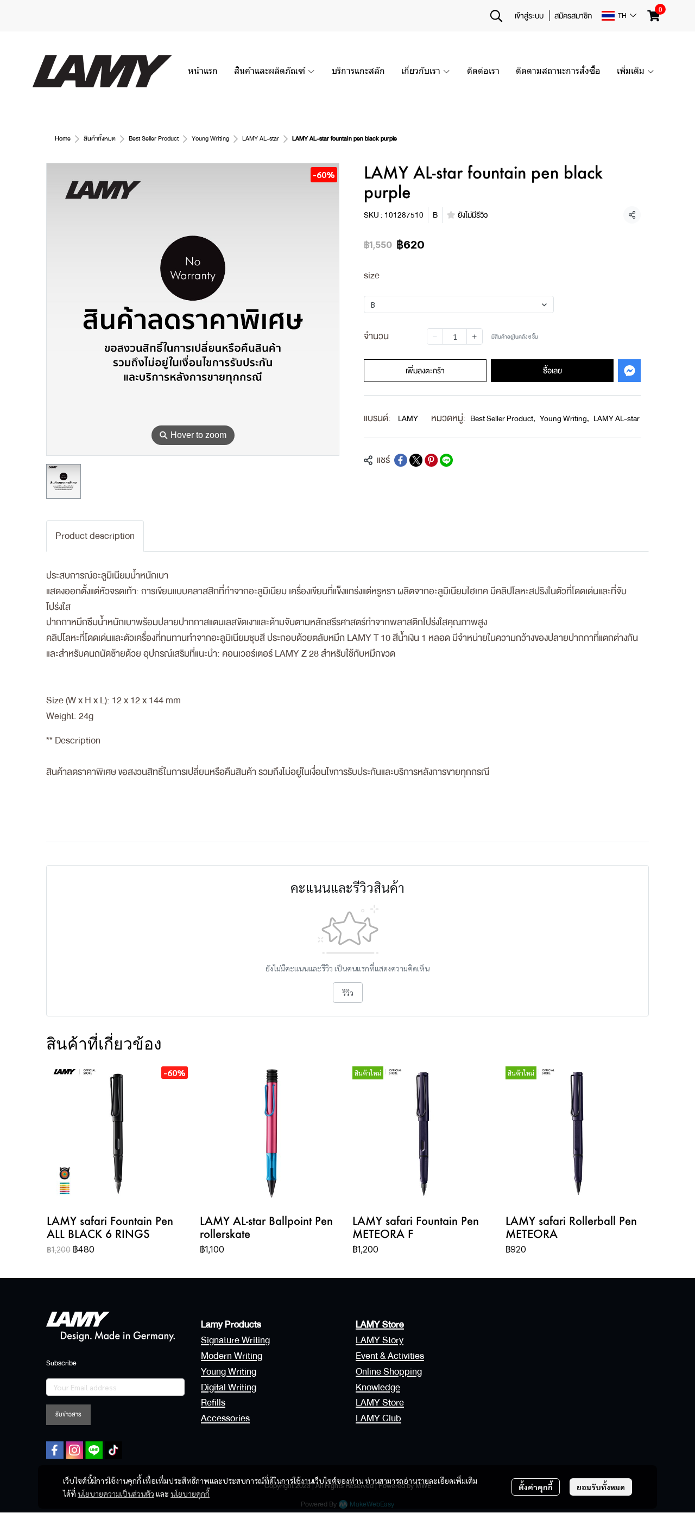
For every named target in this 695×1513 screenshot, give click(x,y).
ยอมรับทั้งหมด (601, 1487)
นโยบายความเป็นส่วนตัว (116, 1493)
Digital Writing (228, 1387)
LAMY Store (380, 1402)
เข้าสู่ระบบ (529, 15)
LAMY (408, 418)
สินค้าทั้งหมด (100, 139)
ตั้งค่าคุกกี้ (536, 1487)
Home (63, 139)
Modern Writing (231, 1356)
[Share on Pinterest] (431, 460)
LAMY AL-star (260, 139)
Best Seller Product (154, 139)
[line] (94, 1450)
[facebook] (55, 1450)
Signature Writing (235, 1340)
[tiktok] (113, 1450)
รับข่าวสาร (68, 1414)
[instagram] (74, 1450)
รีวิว (347, 992)
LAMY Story (379, 1340)
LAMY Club (378, 1418)
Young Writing (210, 139)
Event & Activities (390, 1356)
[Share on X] (415, 460)
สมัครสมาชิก (573, 15)
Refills (213, 1402)
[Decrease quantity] (435, 336)
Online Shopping (389, 1372)
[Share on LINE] (446, 460)
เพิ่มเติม (632, 71)
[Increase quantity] (474, 336)
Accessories (225, 1418)
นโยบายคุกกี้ (190, 1493)
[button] (496, 16)
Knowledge (378, 1387)
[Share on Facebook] (400, 460)
